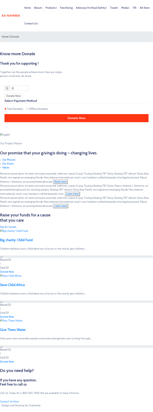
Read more (60, 181)
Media (124, 7)
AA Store (145, 7)
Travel (113, 7)
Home (27, 7)
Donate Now (13, 96)
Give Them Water (13, 330)
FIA (134, 7)
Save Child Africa (12, 285)
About (37, 7)
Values (5, 167)
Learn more (72, 193)
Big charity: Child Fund (16, 240)
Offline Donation (38, 108)
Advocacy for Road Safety (90, 7)
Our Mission (9, 159)
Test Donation (15, 108)
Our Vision (8, 163)
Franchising (66, 7)
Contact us (30, 23)
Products (50, 7)
